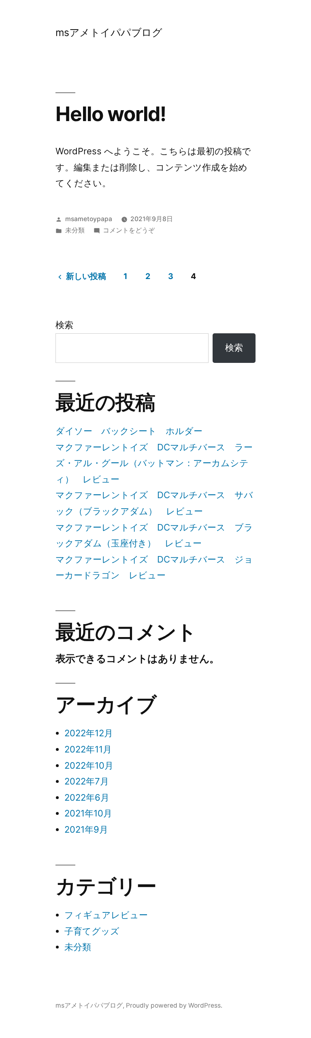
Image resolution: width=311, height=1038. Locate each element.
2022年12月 (88, 733)
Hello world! (110, 114)
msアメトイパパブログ (108, 32)
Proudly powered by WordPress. (174, 1005)
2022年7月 (86, 781)
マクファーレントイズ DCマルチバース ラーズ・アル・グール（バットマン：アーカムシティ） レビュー (154, 463)
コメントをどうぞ (129, 230)
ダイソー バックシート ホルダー (128, 431)
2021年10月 (88, 813)
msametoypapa (88, 219)
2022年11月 (88, 749)
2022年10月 (88, 765)
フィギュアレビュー (106, 915)
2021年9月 (86, 829)
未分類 (75, 230)
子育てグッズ (91, 931)
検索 (64, 325)
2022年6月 (86, 797)
